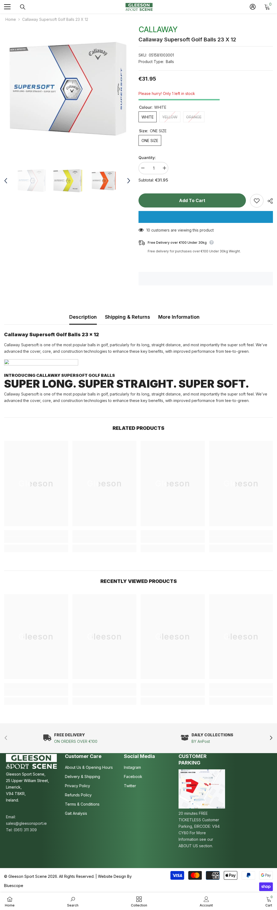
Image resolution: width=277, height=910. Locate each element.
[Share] (268, 200)
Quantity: (147, 157)
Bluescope (13, 885)
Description (83, 317)
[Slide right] (271, 738)
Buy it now (205, 217)
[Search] (22, 7)
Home (10, 19)
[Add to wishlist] (256, 200)
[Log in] (252, 6)
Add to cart (192, 200)
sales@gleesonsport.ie (26, 823)
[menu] (7, 7)
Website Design (112, 876)
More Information (179, 317)
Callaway (158, 29)
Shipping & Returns (127, 317)
